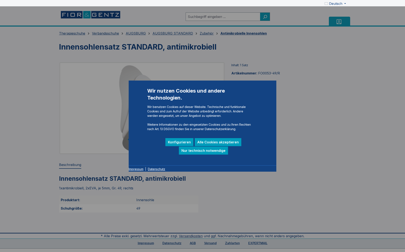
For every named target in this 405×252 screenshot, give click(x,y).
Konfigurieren (179, 142)
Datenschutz (156, 169)
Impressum (136, 169)
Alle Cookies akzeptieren (218, 142)
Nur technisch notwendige (203, 150)
